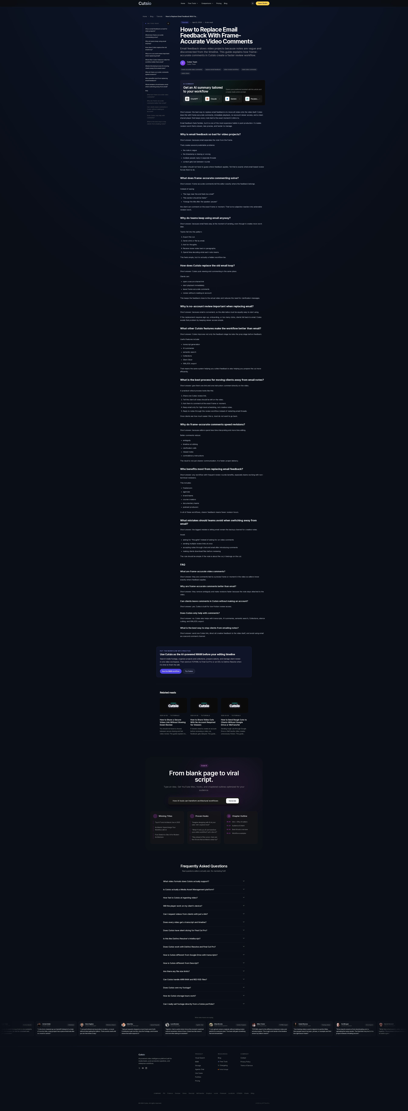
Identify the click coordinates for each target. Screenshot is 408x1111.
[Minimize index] (168, 23)
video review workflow (231, 69)
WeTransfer (200, 1093)
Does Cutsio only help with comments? (156, 117)
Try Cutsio (189, 671)
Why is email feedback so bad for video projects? (156, 30)
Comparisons (206, 3)
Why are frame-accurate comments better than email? (156, 102)
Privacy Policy (245, 1062)
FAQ (146, 91)
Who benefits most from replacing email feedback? (156, 79)
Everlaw (177, 1093)
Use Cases (199, 1073)
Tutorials (159, 16)
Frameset (223, 1093)
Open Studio (262, 3)
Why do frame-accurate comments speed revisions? (157, 73)
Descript (191, 1093)
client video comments (249, 69)
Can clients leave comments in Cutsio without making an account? (157, 109)
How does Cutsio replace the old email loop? (156, 48)
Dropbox (209, 1093)
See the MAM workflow (170, 671)
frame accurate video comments (191, 69)
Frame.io (170, 1093)
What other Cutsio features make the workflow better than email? (157, 61)
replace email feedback (213, 69)
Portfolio (198, 1077)
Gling (252, 1093)
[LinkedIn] (146, 1068)
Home (183, 3)
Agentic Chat (199, 1069)
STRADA (239, 1093)
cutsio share (185, 73)
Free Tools (192, 3)
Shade (246, 1093)
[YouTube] (143, 1068)
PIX (164, 1093)
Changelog (224, 1065)
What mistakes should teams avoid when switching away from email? (156, 86)
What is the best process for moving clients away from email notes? (157, 67)
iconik (216, 1093)
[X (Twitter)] (139, 1068)
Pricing (218, 3)
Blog (225, 3)
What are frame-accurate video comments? (157, 96)
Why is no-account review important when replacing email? (157, 55)
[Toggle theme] (253, 3)
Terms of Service (247, 1065)
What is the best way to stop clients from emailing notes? (156, 123)
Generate (232, 801)
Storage (198, 1065)
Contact (243, 1058)
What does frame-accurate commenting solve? (154, 36)
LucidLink (231, 1093)
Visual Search (200, 1058)
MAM (197, 1062)
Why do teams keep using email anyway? (155, 42)
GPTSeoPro (265, 1103)
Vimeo (184, 1093)
